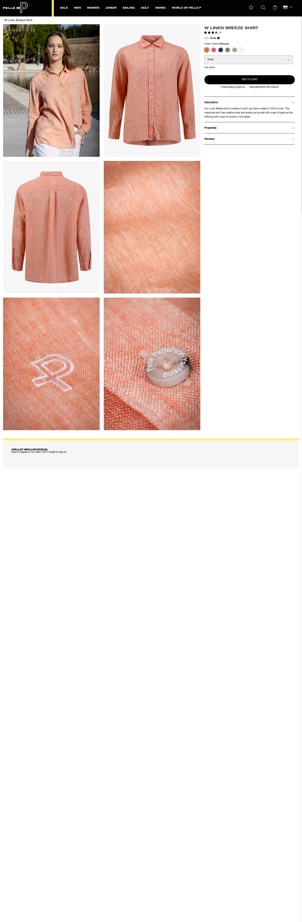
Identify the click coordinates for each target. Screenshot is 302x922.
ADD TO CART (250, 79)
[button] (251, 7)
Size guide (209, 67)
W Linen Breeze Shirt (18, 20)
